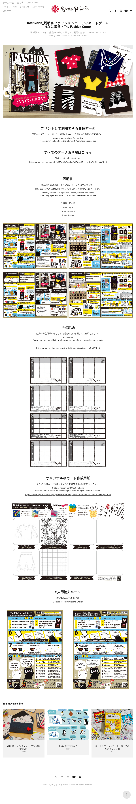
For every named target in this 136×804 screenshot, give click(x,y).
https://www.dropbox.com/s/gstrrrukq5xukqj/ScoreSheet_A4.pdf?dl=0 (68, 348)
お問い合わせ (38, 6)
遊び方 (20, 2)
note (15, 6)
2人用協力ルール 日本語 (67, 597)
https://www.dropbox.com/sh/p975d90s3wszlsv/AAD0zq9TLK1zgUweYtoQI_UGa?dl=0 (68, 162)
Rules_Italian (68, 215)
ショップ (7, 6)
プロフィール (33, 2)
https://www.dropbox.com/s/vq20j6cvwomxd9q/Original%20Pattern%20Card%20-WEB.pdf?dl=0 (68, 494)
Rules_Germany (68, 211)
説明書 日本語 (68, 203)
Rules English (68, 207)
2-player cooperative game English (68, 601)
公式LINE (7, 10)
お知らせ (24, 6)
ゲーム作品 (8, 2)
